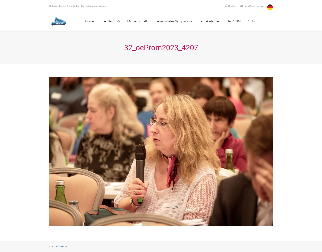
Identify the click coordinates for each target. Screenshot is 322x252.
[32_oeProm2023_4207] (161, 151)
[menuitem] (89, 21)
